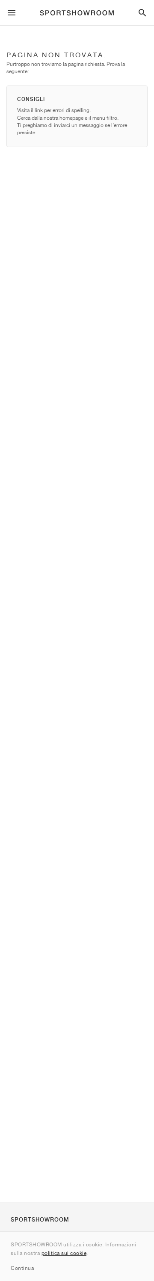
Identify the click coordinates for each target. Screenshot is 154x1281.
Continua (22, 1268)
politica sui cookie (64, 1253)
